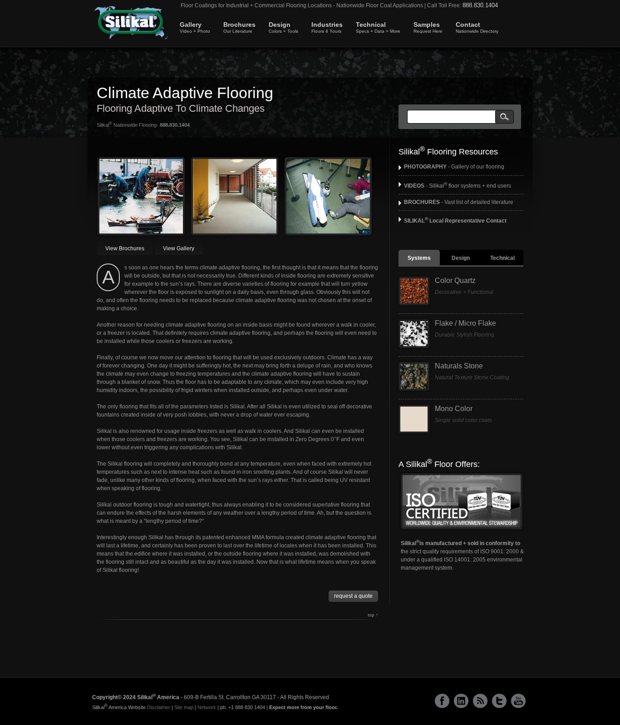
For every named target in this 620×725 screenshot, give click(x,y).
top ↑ (373, 614)
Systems (419, 258)
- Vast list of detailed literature (458, 202)
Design (283, 27)
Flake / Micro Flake (465, 323)
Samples (428, 27)
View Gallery (178, 248)
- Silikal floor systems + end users (457, 186)
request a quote (353, 596)
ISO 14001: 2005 (464, 559)
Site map (183, 707)
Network (206, 707)
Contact (477, 27)
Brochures (239, 27)
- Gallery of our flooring (454, 167)
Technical (378, 27)
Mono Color (453, 408)
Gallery (195, 27)
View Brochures (124, 248)
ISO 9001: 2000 (499, 551)
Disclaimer (158, 707)
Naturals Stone (459, 366)
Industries (327, 27)
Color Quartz (455, 280)
